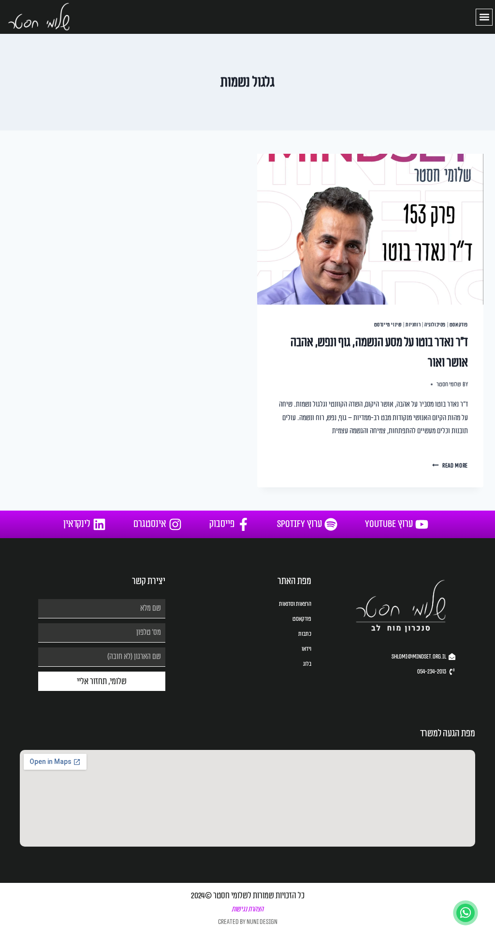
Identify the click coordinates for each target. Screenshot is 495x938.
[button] (484, 17)
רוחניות (413, 325)
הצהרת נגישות (247, 909)
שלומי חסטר (449, 384)
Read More (450, 465)
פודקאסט (459, 325)
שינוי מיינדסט (388, 325)
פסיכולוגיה (435, 325)
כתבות (304, 634)
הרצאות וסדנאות (295, 604)
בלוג (307, 664)
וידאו (306, 649)
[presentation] (370, 229)
